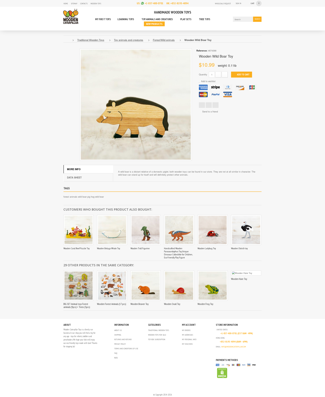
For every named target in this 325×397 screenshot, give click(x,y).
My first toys (103, 19)
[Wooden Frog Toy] (213, 286)
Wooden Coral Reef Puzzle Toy (76, 248)
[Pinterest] (226, 352)
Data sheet (74, 177)
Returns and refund (123, 339)
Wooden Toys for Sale (157, 335)
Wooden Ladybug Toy (207, 248)
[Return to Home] (67, 39)
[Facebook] (112, 3)
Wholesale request (223, 3)
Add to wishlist (207, 81)
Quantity (203, 74)
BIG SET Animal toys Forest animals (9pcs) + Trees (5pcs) (76, 305)
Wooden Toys (96, 3)
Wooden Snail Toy (172, 304)
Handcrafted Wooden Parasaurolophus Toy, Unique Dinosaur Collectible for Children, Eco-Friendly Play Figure (178, 253)
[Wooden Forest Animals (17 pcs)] (112, 286)
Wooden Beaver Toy (140, 304)
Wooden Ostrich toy (239, 248)
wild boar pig (84, 196)
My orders (186, 330)
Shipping (117, 335)
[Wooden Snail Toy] (179, 286)
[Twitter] (221, 352)
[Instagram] (105, 3)
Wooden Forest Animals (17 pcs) (111, 304)
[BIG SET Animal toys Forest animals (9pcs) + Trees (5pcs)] (78, 286)
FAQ (115, 353)
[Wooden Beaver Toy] (146, 286)
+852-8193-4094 (179, 3)
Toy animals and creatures (157, 19)
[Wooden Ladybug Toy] (213, 230)
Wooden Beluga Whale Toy (108, 248)
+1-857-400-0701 (154, 3)
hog (92, 196)
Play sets (185, 19)
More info (74, 169)
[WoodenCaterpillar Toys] (70, 16)
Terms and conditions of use (126, 348)
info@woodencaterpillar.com (233, 346)
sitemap (74, 3)
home (65, 3)
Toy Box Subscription (156, 339)
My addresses (187, 335)
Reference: (201, 50)
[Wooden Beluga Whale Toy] (112, 230)
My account (189, 324)
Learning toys (125, 19)
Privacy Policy (120, 344)
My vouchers (187, 344)
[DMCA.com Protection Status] (221, 372)
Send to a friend (210, 111)
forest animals (70, 196)
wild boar (99, 196)
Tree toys (204, 19)
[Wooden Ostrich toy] (246, 230)
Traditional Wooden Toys (158, 330)
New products (154, 24)
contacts (84, 3)
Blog (116, 357)
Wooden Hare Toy (239, 279)
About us (118, 330)
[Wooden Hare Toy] (246, 273)
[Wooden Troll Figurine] (146, 230)
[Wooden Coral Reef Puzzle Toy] (78, 230)
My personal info (189, 339)
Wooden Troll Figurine (140, 248)
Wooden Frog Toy (205, 304)
